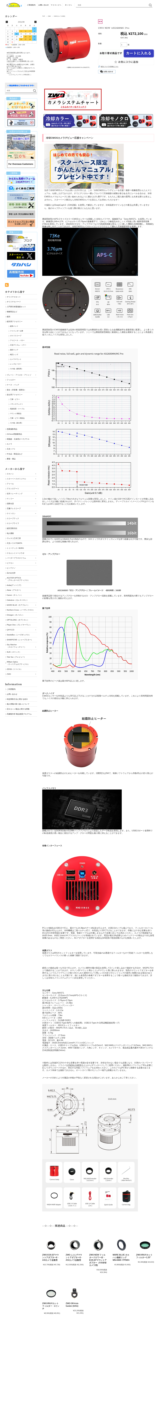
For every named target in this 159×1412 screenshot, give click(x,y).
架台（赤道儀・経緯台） (16, 390)
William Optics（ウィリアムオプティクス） (18, 663)
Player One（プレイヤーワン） (19, 625)
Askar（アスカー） (14, 590)
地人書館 (10, 533)
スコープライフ (13, 523)
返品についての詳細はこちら (109, 66)
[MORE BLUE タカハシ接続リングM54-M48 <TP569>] (122, 1245)
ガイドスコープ (15, 336)
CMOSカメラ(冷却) (59, 16)
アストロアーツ (13, 489)
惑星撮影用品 (12, 429)
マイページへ (56, 5)
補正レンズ (14, 354)
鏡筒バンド (14, 326)
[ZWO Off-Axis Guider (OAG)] (75, 1293)
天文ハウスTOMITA (14, 543)
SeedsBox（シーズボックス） (18, 635)
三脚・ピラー (15, 399)
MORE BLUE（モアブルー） (18, 605)
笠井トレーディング (14, 494)
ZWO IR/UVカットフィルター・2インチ (50, 1306)
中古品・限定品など (14, 454)
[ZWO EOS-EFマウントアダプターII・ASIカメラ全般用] (51, 1245)
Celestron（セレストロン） (17, 600)
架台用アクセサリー (14, 395)
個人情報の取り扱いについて (18, 704)
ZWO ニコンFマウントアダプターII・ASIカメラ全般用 (74, 1257)
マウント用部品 (15, 413)
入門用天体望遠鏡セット (16, 307)
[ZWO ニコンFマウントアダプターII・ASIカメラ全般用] (75, 1245)
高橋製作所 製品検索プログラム (19, 714)
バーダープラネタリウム (16, 558)
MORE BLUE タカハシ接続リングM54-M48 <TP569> (121, 1257)
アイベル (10, 484)
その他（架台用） (16, 423)
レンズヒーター (15, 364)
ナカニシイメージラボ (15, 553)
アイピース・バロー (17, 340)
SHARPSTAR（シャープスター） (20, 640)
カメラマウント (15, 359)
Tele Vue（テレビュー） (16, 657)
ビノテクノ (11, 568)
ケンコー (10, 499)
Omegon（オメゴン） (15, 615)
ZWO (49, 16)
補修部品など (12, 312)
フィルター (11, 380)
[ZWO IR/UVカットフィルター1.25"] (145, 1245)
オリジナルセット (14, 297)
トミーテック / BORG (15, 548)
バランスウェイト (16, 404)
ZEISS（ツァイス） (14, 669)
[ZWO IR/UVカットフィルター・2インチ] (51, 1293)
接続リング (14, 350)
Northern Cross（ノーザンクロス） (21, 610)
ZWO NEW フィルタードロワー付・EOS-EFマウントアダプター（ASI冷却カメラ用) (98, 1260)
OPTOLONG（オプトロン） (18, 620)
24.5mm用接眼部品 (14, 434)
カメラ (9, 444)
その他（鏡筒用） (16, 369)
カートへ (68, 5)
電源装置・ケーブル (17, 409)
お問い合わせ (43, 5)
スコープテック (13, 518)
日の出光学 (11, 573)
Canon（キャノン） (14, 595)
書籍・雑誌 (11, 459)
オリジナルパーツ (14, 302)
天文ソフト (11, 449)
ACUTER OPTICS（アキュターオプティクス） (18, 579)
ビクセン (10, 563)
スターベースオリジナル (16, 479)
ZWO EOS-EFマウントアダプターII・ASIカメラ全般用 (50, 1257)
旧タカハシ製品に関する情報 (18, 709)
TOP (43, 16)
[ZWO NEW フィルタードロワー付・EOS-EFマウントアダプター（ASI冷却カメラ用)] (98, 1245)
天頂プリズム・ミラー (18, 345)
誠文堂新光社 (12, 528)
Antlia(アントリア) (14, 585)
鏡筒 (8, 317)
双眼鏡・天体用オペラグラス (18, 439)
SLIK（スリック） (14, 652)
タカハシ (10, 474)
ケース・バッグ (13, 385)
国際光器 (10, 504)
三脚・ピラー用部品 (17, 418)
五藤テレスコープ (14, 508)
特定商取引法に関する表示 (17, 699)
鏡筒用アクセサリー (14, 321)
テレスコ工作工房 (14, 538)
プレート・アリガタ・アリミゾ (19, 375)
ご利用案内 (31, 5)
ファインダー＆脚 (16, 331)
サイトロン (11, 513)
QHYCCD (10, 630)
